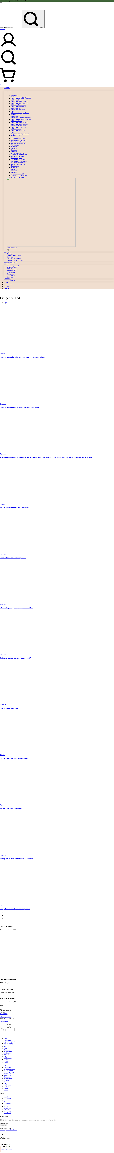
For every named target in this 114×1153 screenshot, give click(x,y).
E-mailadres (3, 1123)
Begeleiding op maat (9, 1042)
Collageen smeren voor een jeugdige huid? (15, 658)
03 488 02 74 (3, 1014)
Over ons (6, 1054)
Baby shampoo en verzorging (19, 140)
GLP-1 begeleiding (9, 1045)
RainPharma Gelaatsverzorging (19, 101)
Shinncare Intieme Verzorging (19, 154)
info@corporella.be (5, 1017)
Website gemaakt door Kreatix (8, 1130)
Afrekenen (7, 1100)
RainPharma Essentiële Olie (18, 106)
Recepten (6, 1059)
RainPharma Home (16, 108)
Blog (5, 1056)
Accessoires (14, 151)
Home (5, 302)
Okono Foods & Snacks (17, 156)
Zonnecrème (14, 95)
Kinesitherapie (8, 1040)
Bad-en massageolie (16, 137)
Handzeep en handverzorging (19, 143)
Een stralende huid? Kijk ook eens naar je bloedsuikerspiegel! (22, 357)
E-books (6, 1061)
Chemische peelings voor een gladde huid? (16, 608)
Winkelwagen (7, 1098)
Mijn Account (7, 1102)
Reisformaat (14, 148)
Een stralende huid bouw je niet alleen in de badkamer (20, 407)
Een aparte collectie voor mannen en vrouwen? (17, 859)
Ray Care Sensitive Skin (17, 153)
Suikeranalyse (7, 1046)
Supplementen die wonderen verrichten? (14, 758)
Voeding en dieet (8, 1043)
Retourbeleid (7, 1103)
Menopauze (7, 1050)
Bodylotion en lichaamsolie (18, 142)
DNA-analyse (7, 1048)
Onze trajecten (8, 1051)
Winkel (6, 1097)
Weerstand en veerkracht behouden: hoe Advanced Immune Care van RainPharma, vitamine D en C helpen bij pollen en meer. (46, 457)
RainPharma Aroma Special (18, 105)
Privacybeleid (4, 1021)
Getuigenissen (7, 1058)
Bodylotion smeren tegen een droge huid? (15, 909)
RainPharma (7, 1053)
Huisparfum (14, 146)
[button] (60, 249)
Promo (12, 111)
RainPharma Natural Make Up (19, 103)
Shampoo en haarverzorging (19, 138)
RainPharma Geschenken (18, 109)
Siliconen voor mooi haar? (9, 708)
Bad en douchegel (16, 114)
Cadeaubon (14, 150)
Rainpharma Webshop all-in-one (20, 113)
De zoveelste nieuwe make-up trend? (13, 558)
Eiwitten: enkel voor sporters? (11, 808)
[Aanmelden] (8, 48)
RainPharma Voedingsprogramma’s (21, 97)
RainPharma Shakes (16, 100)
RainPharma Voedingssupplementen (21, 98)
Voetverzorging (15, 145)
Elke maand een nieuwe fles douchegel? (14, 507)
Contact (6, 1062)
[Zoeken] (57, 57)
